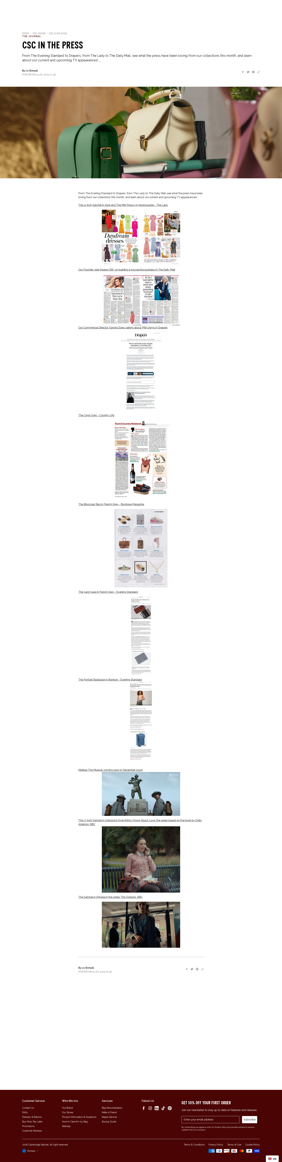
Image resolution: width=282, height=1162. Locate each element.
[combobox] (272, 1158)
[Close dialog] (186, 541)
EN (274, 1158)
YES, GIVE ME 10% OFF (165, 594)
